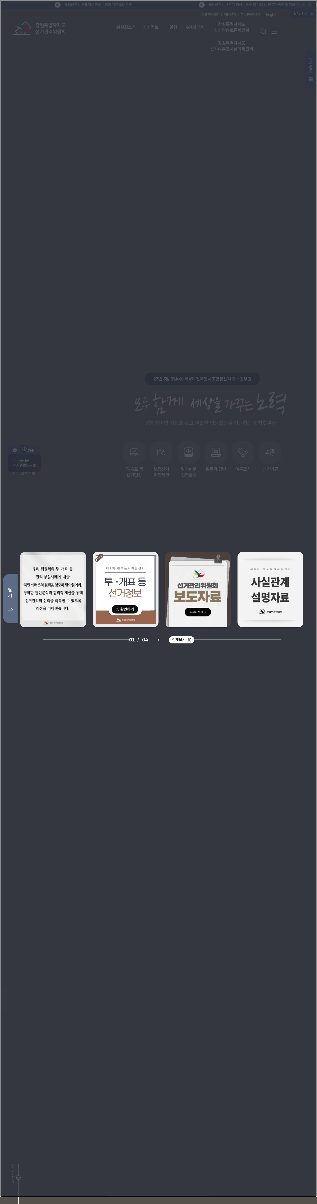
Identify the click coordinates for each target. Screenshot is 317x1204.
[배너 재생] (158, 643)
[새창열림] (53, 593)
